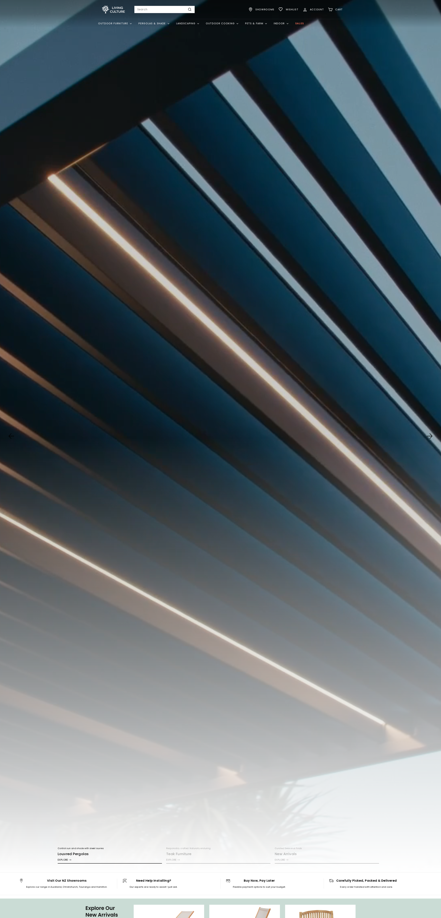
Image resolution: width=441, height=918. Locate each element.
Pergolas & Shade (153, 23)
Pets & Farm (254, 23)
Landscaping (186, 23)
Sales (299, 23)
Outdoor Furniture (113, 23)
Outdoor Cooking (221, 23)
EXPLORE (63, 859)
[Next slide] (429, 436)
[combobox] (164, 9)
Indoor (280, 23)
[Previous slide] (11, 436)
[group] (220, 436)
